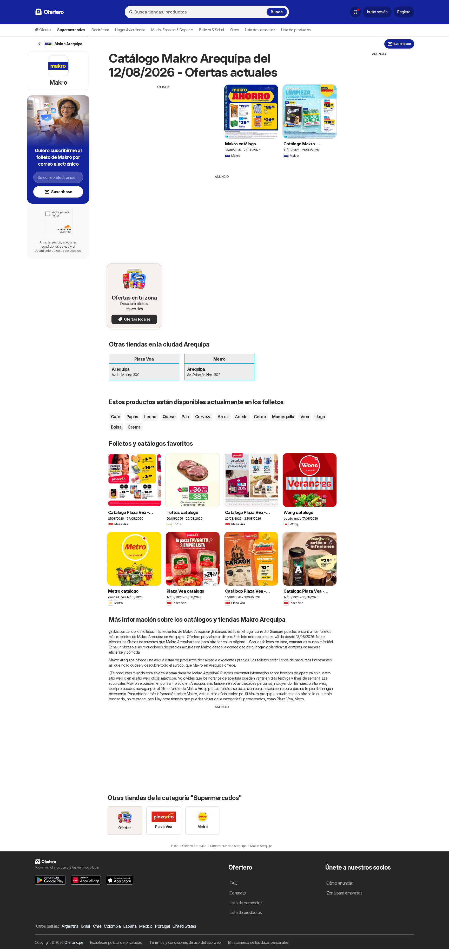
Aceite (241, 416)
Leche (150, 416)
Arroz (222, 416)
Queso (169, 416)
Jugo (320, 416)
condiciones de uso (55, 246)
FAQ (233, 883)
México (145, 926)
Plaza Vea (285, 699)
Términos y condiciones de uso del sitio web (185, 942)
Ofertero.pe (73, 942)
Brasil (85, 926)
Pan (185, 416)
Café (115, 416)
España (129, 926)
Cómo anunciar (339, 883)
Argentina (69, 926)
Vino (304, 416)
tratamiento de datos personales (58, 251)
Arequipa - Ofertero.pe (187, 636)
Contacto (237, 893)
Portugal (162, 926)
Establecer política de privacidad (116, 942)
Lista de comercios (260, 30)
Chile (97, 926)
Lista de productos (296, 30)
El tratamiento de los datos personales (258, 942)
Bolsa (116, 427)
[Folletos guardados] (355, 11)
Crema (134, 427)
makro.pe (168, 678)
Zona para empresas (344, 893)
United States (184, 926)
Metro (299, 699)
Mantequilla (283, 416)
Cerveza (203, 416)
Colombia (112, 926)
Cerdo (260, 416)
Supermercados (252, 699)
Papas (132, 416)
